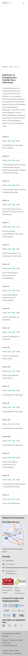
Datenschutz (13, 640)
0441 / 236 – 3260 (14, 332)
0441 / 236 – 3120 (14, 160)
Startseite (5, 66)
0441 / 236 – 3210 (14, 249)
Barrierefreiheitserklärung (9, 645)
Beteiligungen (17, 653)
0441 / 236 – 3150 (14, 205)
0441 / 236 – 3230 (14, 268)
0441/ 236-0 (10, 561)
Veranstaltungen (7, 653)
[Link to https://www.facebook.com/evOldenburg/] (4, 625)
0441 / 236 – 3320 (14, 390)
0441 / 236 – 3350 (14, 480)
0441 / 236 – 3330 (14, 424)
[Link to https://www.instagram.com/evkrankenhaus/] (10, 625)
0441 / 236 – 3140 (14, 185)
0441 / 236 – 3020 (14, 141)
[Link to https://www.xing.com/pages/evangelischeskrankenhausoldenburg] (16, 625)
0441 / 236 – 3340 (14, 457)
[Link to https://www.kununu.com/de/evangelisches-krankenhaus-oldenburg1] (22, 625)
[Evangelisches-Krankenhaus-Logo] (8, 2)
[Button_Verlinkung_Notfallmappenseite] (8, 579)
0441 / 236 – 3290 (14, 371)
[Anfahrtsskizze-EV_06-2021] (14, 525)
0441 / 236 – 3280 (14, 352)
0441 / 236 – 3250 (14, 313)
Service (11, 66)
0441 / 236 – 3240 (14, 291)
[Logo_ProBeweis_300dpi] (20, 579)
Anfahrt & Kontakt (14, 651)
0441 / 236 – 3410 (14, 499)
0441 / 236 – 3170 (13, 227)
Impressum (5, 640)
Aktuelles (5, 651)
